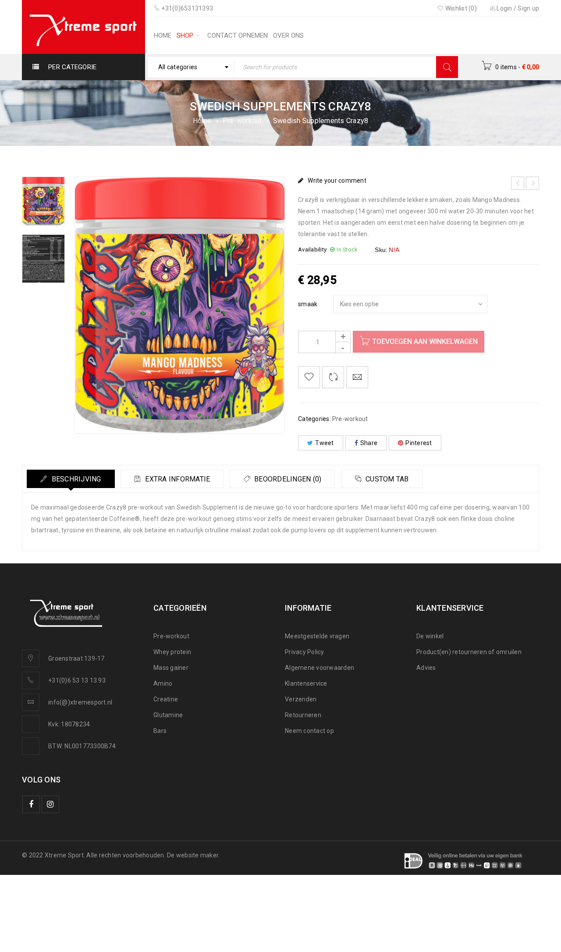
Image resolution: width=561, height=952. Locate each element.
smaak (307, 304)
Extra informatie (176, 479)
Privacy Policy (304, 651)
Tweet (324, 442)
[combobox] (190, 67)
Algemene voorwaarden (319, 667)
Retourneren (303, 714)
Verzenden (300, 699)
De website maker (192, 855)
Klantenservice (306, 683)
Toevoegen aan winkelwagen (425, 341)
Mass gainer (170, 667)
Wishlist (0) (460, 8)
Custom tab (386, 479)
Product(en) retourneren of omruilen (469, 651)
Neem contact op (309, 730)
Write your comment (337, 180)
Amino (162, 683)
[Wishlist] (309, 377)
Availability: (313, 249)
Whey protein (172, 651)
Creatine (165, 699)
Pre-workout (242, 121)
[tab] (71, 479)
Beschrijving (75, 479)
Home (202, 121)
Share (368, 442)
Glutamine (168, 714)
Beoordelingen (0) (287, 479)
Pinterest (418, 442)
